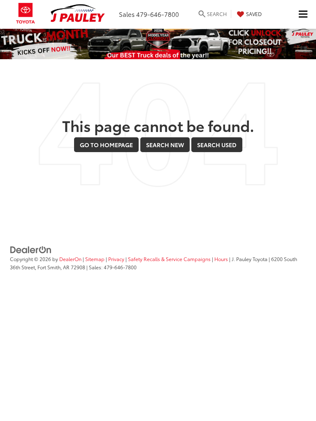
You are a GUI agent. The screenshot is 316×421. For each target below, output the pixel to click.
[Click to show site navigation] (303, 14)
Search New (165, 145)
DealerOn (70, 258)
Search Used (217, 145)
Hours (221, 258)
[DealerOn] (31, 249)
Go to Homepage (106, 145)
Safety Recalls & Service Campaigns (169, 258)
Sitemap (95, 258)
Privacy (116, 258)
